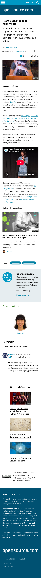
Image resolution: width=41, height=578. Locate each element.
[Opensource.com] (17, 10)
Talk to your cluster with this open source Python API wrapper (20, 411)
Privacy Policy (7, 563)
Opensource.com (11, 48)
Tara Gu (13, 102)
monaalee (11, 354)
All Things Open (28, 263)
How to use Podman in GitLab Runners (20, 459)
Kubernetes (16, 263)
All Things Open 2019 (29, 116)
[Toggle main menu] (3, 2)
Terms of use (7, 567)
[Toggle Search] (37, 2)
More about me (23, 295)
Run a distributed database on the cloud (20, 436)
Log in (29, 2)
